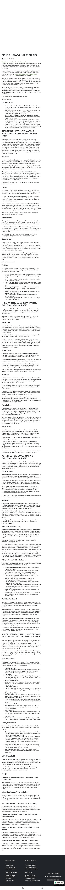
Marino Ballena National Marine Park (25, 74)
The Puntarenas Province (22, 62)
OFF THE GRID (10, 861)
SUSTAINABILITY (30, 861)
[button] (4, 888)
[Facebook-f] (51, 880)
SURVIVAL (28, 872)
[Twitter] (48, 880)
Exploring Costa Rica (8, 62)
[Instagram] (54, 880)
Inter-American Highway (24, 166)
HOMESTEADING (11, 872)
